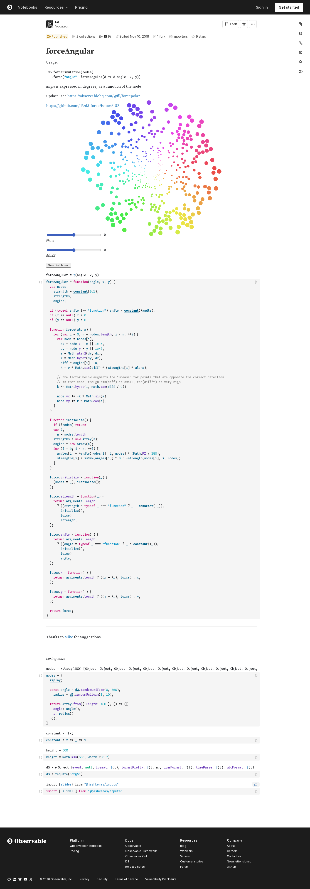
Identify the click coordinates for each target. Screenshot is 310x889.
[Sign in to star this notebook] (244, 24)
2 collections (85, 36)
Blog (183, 845)
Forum (184, 866)
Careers (232, 851)
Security (102, 879)
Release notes (135, 866)
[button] (41, 45)
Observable (133, 845)
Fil (57, 22)
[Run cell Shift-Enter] (256, 282)
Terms (126, 879)
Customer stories (191, 861)
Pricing (81, 7)
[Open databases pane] (301, 33)
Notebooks (27, 7)
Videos (185, 856)
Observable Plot (136, 856)
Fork (233, 24)
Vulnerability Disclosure (161, 879)
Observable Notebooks (86, 845)
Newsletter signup (239, 861)
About (231, 845)
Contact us (234, 856)
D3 (127, 861)
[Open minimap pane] (301, 43)
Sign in (262, 7)
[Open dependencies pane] (301, 52)
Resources (54, 7)
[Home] (27, 854)
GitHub (231, 866)
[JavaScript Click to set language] (40, 448)
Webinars (186, 851)
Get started (289, 7)
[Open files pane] (301, 24)
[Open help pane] (301, 71)
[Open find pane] (301, 62)
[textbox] (152, 449)
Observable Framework (141, 851)
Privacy (84, 879)
